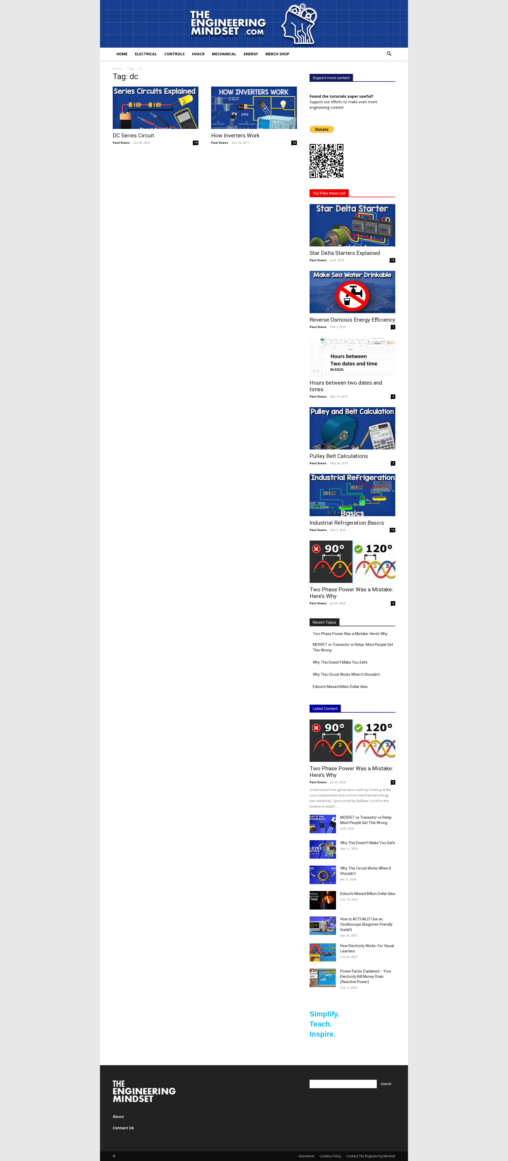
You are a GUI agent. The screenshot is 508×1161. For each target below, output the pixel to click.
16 (294, 143)
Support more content (331, 78)
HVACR (198, 53)
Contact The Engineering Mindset (370, 1156)
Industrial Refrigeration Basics (347, 523)
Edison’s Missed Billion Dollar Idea (340, 687)
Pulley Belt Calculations (339, 456)
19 (195, 143)
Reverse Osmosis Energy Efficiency (352, 320)
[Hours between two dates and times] (352, 357)
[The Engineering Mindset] (254, 24)
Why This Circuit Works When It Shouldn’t (346, 674)
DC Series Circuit (133, 135)
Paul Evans (121, 143)
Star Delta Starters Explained (345, 253)
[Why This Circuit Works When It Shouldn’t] (323, 875)
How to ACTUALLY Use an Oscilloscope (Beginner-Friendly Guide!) (366, 924)
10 (392, 530)
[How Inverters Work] (254, 108)
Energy (251, 53)
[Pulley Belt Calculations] (352, 428)
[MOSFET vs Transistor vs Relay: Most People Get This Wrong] (323, 824)
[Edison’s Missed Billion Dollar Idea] (323, 900)
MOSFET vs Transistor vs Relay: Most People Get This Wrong (353, 647)
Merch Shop (277, 53)
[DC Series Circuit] (155, 108)
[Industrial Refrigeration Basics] (352, 495)
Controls (174, 53)
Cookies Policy (330, 1156)
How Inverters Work (235, 135)
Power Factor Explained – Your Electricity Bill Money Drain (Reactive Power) (365, 976)
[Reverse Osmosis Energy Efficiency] (352, 292)
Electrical (146, 53)
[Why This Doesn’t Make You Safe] (323, 849)
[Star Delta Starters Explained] (352, 225)
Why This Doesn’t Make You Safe (340, 662)
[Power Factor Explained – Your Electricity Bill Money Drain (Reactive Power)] (323, 978)
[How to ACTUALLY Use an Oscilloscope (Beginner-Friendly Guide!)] (323, 925)
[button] (389, 54)
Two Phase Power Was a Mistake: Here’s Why (350, 634)
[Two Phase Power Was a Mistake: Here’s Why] (352, 562)
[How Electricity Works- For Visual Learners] (323, 952)
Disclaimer (307, 1156)
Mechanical (224, 53)
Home (122, 53)
